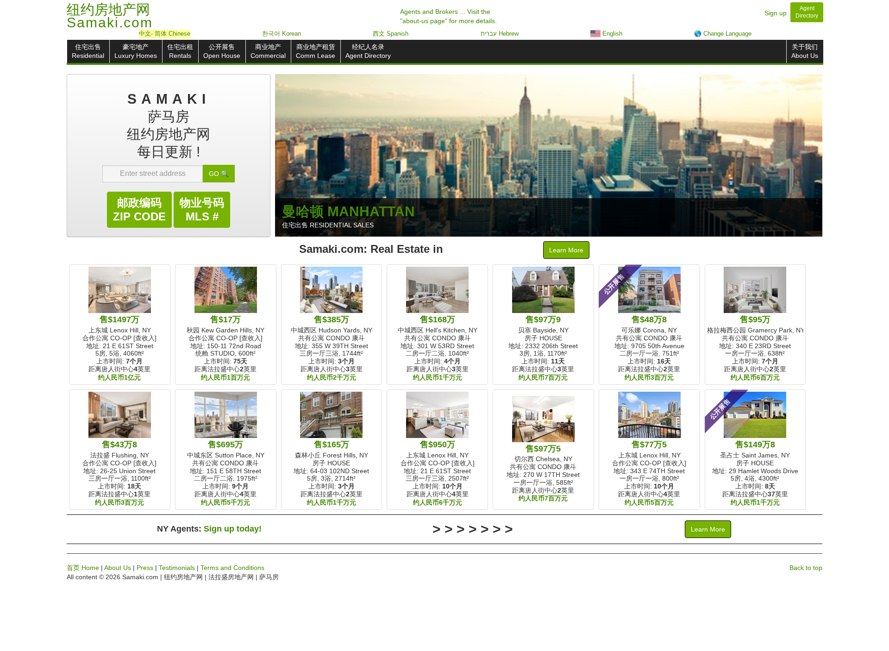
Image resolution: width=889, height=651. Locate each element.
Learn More (566, 250)
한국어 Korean (281, 33)
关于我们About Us (804, 51)
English (611, 33)
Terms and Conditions (232, 567)
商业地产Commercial (268, 51)
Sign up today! (233, 528)
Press (145, 567)
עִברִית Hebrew (500, 33)
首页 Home (83, 567)
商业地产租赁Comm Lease (315, 51)
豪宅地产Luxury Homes (135, 51)
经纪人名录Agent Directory (368, 51)
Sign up (775, 13)
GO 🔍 (219, 173)
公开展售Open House (221, 51)
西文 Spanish (390, 33)
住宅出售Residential (88, 51)
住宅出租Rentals (180, 51)
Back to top (805, 567)
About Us (117, 567)
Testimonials (177, 567)
